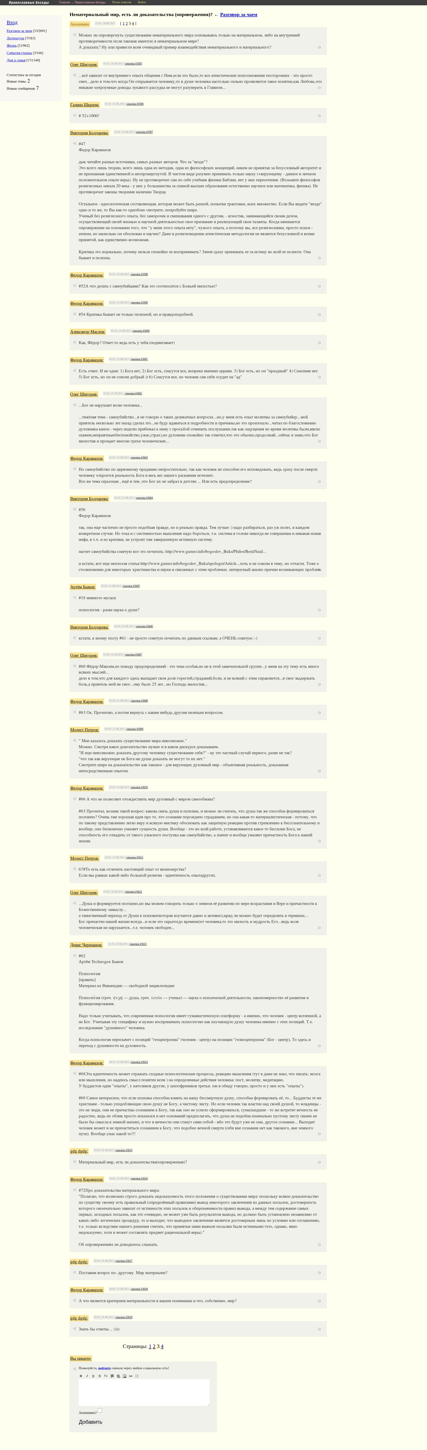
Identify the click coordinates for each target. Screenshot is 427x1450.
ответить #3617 (123, 1261)
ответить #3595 (133, 63)
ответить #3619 (123, 1317)
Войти (142, 2)
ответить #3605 (131, 586)
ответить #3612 (133, 891)
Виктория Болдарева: (89, 132)
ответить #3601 (139, 359)
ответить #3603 (139, 457)
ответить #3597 (144, 132)
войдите (104, 1368)
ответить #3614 (139, 1062)
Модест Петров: (84, 729)
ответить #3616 (139, 1178)
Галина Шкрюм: (84, 104)
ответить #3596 (135, 104)
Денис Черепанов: (86, 945)
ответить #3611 (134, 857)
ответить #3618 (139, 1289)
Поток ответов (121, 2)
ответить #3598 (139, 274)
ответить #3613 (138, 944)
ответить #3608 (139, 700)
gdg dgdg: (79, 1151)
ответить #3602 (133, 393)
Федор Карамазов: (86, 275)
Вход (12, 22)
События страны (19, 52)
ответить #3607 (133, 654)
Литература (15, 38)
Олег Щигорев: (84, 64)
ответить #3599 (139, 302)
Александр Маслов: (87, 331)
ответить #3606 (144, 626)
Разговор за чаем (19, 30)
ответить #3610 (139, 787)
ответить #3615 (123, 1150)
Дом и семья (16, 60)
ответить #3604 (144, 497)
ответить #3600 (141, 330)
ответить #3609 (134, 729)
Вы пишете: (80, 1358)
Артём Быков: (82, 586)
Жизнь (12, 45)
